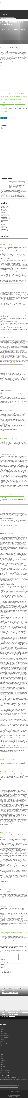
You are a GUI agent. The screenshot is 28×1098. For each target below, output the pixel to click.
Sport (2, 1062)
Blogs (2, 1029)
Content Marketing (4, 1033)
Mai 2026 (3, 211)
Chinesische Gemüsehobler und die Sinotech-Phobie (9, 1077)
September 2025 (4, 220)
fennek (1, 289)
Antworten (26, 283)
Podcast (2, 1052)
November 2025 (4, 218)
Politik (2, 1054)
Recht (2, 1058)
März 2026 (3, 214)
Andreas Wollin (3, 438)
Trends (2, 1068)
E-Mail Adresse (3, 962)
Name (1, 961)
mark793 (2, 759)
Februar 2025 (4, 227)
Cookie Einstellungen (14, 1096)
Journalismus (3, 1041)
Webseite (2, 964)
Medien (2, 1049)
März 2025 (3, 226)
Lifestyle (2, 1045)
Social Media (3, 1060)
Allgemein (22, 29)
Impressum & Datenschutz (14, 1095)
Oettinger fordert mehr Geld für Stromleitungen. (10, 90)
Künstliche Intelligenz (5, 1043)
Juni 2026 (3, 209)
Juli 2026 (3, 207)
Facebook (5, 14)
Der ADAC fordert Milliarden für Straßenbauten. (11, 99)
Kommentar (2, 959)
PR (1, 1056)
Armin (1, 771)
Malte (1, 832)
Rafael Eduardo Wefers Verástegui (8, 244)
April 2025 (3, 224)
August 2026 (4, 206)
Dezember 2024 (4, 230)
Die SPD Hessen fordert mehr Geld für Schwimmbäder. (12, 93)
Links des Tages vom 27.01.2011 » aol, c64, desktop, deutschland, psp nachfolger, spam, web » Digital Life (12, 495)
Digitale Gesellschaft (4, 1037)
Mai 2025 (3, 223)
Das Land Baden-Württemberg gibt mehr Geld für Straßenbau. (14, 96)
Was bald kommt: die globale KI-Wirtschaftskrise (9, 1087)
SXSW (2, 1064)
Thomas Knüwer (5, 29)
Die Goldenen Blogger (5, 1035)
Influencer (2, 1039)
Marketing (2, 1047)
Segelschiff (4, 111)
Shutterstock (5, 114)
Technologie (3, 1066)
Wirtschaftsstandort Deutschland (7, 1072)
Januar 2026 (4, 217)
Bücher (2, 1031)
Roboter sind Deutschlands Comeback (7, 1082)
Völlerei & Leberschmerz (5, 1070)
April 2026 (3, 212)
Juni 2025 (3, 221)
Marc (1, 510)
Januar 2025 (4, 229)
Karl (1, 906)
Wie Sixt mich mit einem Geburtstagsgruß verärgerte (9, 1085)
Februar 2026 (4, 215)
